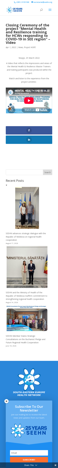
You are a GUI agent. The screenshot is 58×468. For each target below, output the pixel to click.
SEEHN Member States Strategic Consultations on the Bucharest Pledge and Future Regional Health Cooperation (25, 339)
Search (47, 172)
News (20, 47)
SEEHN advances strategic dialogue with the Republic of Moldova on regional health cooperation (26, 236)
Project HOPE (30, 47)
